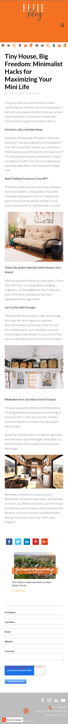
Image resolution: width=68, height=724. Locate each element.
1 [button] (22, 594)
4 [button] (36, 594)
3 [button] (31, 594)
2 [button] (26, 594)
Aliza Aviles (34, 93)
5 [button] (41, 594)
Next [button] (51, 572)
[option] (34, 572)
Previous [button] (17, 572)
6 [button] (45, 594)
